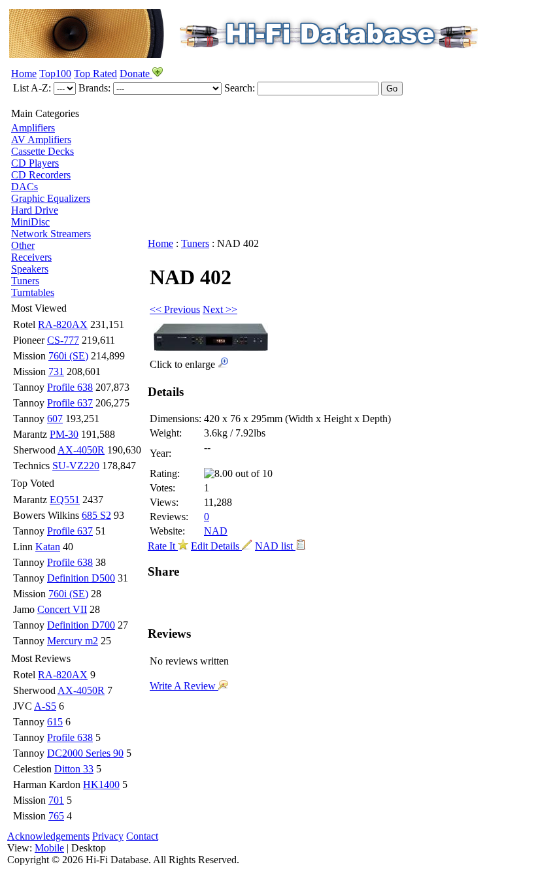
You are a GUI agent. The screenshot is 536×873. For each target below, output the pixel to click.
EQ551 (65, 499)
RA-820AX (63, 324)
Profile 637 (70, 402)
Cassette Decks (42, 151)
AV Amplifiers (41, 139)
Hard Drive (34, 210)
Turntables (32, 292)
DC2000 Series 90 (85, 753)
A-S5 (45, 706)
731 (56, 371)
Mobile (49, 847)
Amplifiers (33, 127)
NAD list (275, 546)
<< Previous (175, 309)
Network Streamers (51, 233)
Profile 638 (70, 387)
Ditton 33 (73, 768)
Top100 (55, 73)
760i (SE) (68, 355)
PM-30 (64, 434)
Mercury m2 (72, 640)
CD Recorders (41, 174)
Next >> (220, 309)
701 (56, 800)
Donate (136, 73)
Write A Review (184, 685)
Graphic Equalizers (50, 198)
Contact (142, 836)
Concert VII (62, 609)
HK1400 (101, 784)
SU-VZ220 (75, 465)
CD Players (35, 163)
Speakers (29, 268)
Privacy (108, 836)
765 (56, 815)
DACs (24, 186)
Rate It (163, 546)
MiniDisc (30, 221)
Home (24, 73)
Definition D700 (81, 625)
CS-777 (63, 340)
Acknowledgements (48, 836)
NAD (215, 530)
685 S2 (96, 515)
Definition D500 (81, 578)
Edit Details (216, 546)
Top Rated (95, 73)
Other (23, 245)
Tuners (25, 280)
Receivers (31, 257)
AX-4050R (81, 449)
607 (55, 418)
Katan (47, 546)
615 (55, 721)
